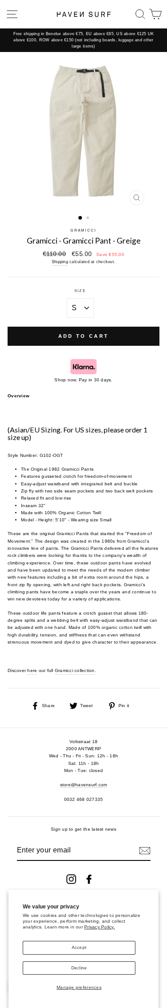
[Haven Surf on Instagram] (71, 879)
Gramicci (83, 230)
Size (80, 291)
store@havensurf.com (83, 784)
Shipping (60, 262)
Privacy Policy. (99, 926)
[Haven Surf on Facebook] (89, 879)
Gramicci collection (75, 670)
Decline (79, 967)
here (32, 670)
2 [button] (88, 218)
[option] (83, 40)
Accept (79, 947)
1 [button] (80, 218)
